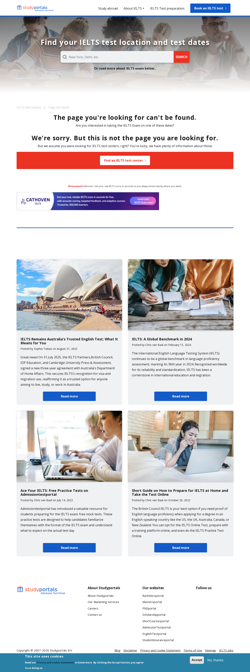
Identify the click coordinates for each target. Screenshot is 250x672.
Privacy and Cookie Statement (160, 650)
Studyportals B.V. (61, 650)
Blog (117, 650)
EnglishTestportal (154, 634)
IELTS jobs (226, 650)
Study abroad (108, 8)
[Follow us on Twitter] (202, 614)
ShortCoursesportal (155, 621)
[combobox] (117, 57)
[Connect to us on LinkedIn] (214, 599)
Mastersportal (152, 602)
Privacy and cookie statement (55, 662)
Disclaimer (130, 650)
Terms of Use (192, 650)
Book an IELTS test (208, 8)
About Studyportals (101, 596)
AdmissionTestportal (156, 627)
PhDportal (149, 608)
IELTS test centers (29, 107)
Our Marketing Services (103, 602)
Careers (93, 608)
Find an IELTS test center (123, 160)
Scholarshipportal (153, 615)
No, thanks (215, 660)
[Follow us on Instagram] (214, 614)
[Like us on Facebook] (202, 599)
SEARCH (182, 57)
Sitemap (210, 650)
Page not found (59, 107)
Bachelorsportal (153, 596)
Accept (197, 660)
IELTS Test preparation (167, 8)
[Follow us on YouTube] (227, 599)
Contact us (95, 615)
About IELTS (133, 8)
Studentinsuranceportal (158, 640)
